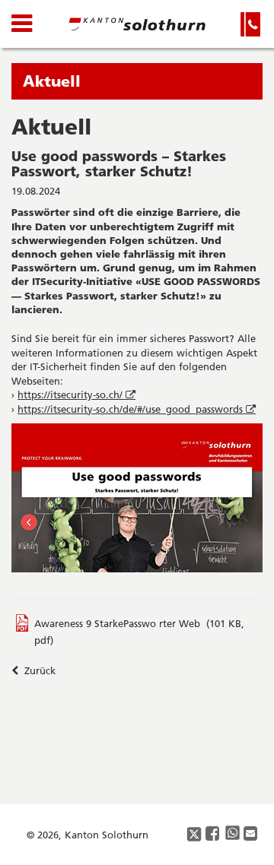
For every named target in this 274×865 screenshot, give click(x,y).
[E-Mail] (251, 834)
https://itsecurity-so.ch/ (78, 394)
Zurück (38, 670)
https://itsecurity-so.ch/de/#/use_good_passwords (138, 409)
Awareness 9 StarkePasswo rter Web (117, 623)
